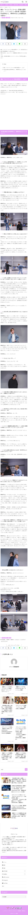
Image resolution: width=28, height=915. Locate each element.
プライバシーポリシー (13, 910)
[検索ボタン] (22, 2)
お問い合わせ (6, 877)
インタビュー (17, 639)
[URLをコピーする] (24, 44)
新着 (4, 865)
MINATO (12, 639)
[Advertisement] (14, 111)
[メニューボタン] (26, 2)
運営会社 (23, 910)
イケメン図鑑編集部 (14, 666)
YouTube (5, 883)
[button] (3, 44)
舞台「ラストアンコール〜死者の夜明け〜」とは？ (14, 67)
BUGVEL (3, 639)
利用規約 (19, 910)
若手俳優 (5, 871)
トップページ (5, 910)
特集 (9, 17)
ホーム (4, 862)
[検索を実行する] (26, 769)
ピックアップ (23, 639)
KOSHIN (8, 639)
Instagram (5, 880)
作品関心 (3, 17)
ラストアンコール (4, 641)
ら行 (6, 17)
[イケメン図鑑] (4, 2)
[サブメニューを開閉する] (25, 871)
